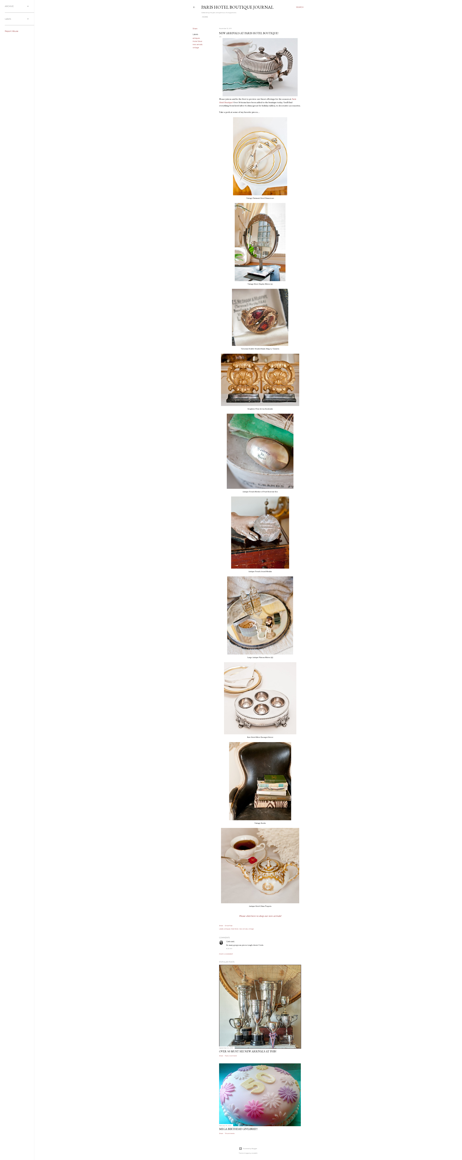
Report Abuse (11, 31)
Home (205, 17)
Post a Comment (226, 954)
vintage (196, 48)
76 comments (229, 1133)
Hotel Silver (197, 41)
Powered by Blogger (250, 1148)
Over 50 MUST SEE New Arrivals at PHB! (247, 1051)
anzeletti (254, 1153)
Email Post (228, 925)
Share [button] (195, 29)
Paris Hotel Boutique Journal (237, 7)
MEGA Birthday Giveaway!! (238, 1129)
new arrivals (197, 44)
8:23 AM (229, 948)
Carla (228, 941)
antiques (196, 38)
